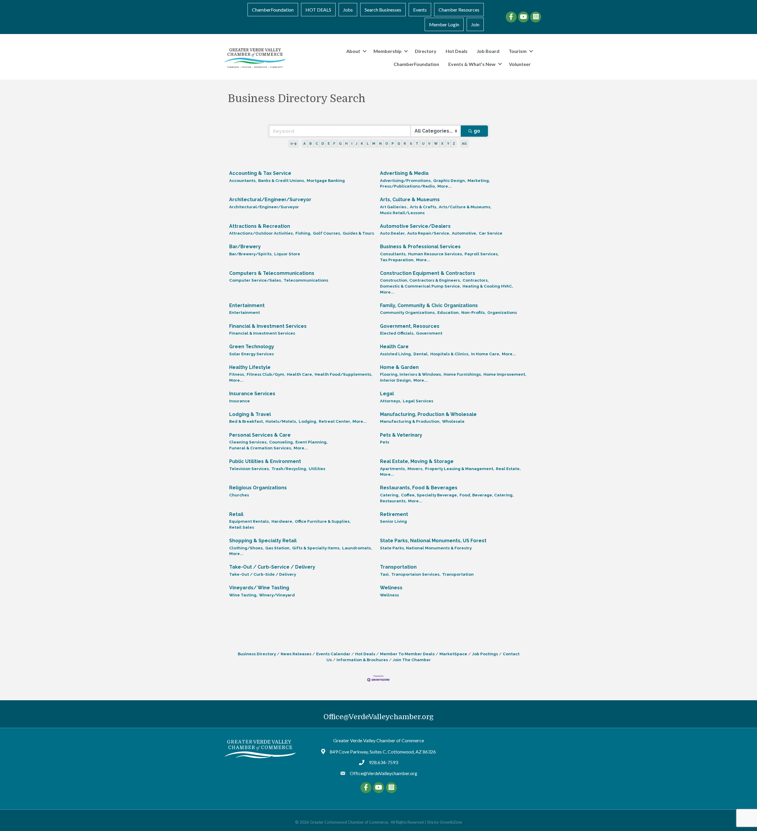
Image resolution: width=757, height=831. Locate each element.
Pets (384, 442)
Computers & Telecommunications (271, 273)
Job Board (488, 51)
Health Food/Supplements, (343, 374)
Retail (236, 514)
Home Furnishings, (463, 374)
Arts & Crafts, (423, 206)
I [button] (351, 143)
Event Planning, (311, 442)
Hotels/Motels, (281, 421)
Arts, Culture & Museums (410, 199)
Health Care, (300, 374)
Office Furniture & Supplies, (323, 521)
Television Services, (249, 468)
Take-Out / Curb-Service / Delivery (272, 567)
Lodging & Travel (250, 414)
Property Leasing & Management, (459, 468)
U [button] (423, 143)
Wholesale (453, 421)
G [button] (340, 143)
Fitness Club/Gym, (266, 374)
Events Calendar (333, 653)
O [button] (386, 143)
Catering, (389, 495)
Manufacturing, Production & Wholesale (428, 414)
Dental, (421, 353)
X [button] (442, 143)
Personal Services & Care (260, 435)
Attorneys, (390, 400)
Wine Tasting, (243, 595)
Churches (239, 495)
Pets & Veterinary (401, 435)
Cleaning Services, (248, 442)
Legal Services (418, 400)
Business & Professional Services (420, 246)
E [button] (329, 143)
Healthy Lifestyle (250, 367)
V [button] (429, 143)
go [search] (477, 131)
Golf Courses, (327, 233)
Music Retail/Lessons (402, 212)
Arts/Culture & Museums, (465, 206)
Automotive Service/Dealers (415, 226)
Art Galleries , (394, 206)
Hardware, (282, 521)
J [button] (356, 143)
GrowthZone (451, 822)
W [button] (436, 143)
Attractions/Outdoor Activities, (261, 233)
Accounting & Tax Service (260, 173)
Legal (387, 393)
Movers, (415, 468)
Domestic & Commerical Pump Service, (420, 286)
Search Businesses (383, 9)
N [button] (380, 143)
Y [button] (448, 143)
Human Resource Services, (435, 253)
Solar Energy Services (251, 353)
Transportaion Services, (416, 574)
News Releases (296, 653)
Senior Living (393, 521)
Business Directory (257, 653)
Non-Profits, (473, 312)
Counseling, (281, 442)
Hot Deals (457, 51)
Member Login (444, 24)
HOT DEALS (318, 9)
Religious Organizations (258, 487)
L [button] (368, 143)
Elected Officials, (397, 333)
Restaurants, (393, 500)
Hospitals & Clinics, (450, 353)
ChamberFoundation (273, 9)
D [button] (322, 143)
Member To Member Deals (407, 653)
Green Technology (251, 346)
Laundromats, (357, 548)
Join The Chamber (412, 659)
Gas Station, (278, 548)
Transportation (398, 567)
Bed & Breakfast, (246, 421)
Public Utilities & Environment (265, 461)
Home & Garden (399, 367)
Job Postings (485, 653)
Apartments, (393, 468)
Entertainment (247, 305)
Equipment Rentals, (249, 521)
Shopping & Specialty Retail (263, 540)
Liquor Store (287, 253)
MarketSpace (453, 653)
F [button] (334, 143)
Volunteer (520, 64)
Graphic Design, (449, 180)
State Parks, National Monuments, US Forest (433, 540)
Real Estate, (508, 468)
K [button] (362, 143)
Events (420, 9)
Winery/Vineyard (277, 595)
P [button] (393, 143)
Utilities (317, 468)
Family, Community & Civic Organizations (429, 305)
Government (429, 333)
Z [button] (454, 143)
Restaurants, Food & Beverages (418, 487)
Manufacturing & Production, (410, 421)
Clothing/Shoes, (246, 548)
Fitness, (237, 374)
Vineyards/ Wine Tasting (259, 587)
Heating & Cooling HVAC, (487, 286)
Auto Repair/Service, (428, 233)
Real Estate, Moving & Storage (417, 461)
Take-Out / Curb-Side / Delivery (262, 574)
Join (475, 24)
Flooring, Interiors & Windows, (411, 374)
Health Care (394, 346)
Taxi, (385, 574)
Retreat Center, (335, 421)
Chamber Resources (459, 9)
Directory (425, 51)
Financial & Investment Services (268, 326)
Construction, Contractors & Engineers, (420, 280)
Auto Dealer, (393, 233)
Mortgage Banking (326, 180)
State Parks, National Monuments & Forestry (426, 548)
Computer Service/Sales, (255, 280)
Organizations (502, 312)
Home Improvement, (504, 374)
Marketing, (479, 180)
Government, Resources (409, 326)
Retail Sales (241, 527)
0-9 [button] (293, 143)
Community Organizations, (408, 312)
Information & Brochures (362, 659)
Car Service (490, 233)
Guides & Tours (358, 233)
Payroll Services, (482, 253)
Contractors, (475, 280)
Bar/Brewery (245, 246)
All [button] (464, 143)
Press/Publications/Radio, (408, 186)
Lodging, (308, 421)
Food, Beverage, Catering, (487, 495)
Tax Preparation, (397, 259)
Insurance (239, 400)
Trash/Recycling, (289, 468)
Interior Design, (396, 380)
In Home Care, (485, 353)
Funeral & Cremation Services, (260, 448)
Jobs (348, 9)
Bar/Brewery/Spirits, (251, 253)
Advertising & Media (404, 173)
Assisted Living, (396, 353)
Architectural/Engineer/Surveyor (270, 199)
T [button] (417, 143)
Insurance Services (252, 393)
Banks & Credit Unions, (281, 180)
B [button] (310, 143)
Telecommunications (306, 280)
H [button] (346, 143)
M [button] (373, 143)
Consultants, (393, 253)
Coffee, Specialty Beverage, (429, 495)
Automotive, (464, 233)
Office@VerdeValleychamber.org (378, 717)
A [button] (304, 143)
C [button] (317, 143)
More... (444, 186)
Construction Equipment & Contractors (427, 273)
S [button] (411, 143)
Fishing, (303, 233)
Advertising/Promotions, (406, 180)
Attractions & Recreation (259, 226)
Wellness (391, 587)
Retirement (394, 514)
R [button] (405, 143)
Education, (448, 312)
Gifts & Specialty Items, (316, 548)
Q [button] (398, 143)
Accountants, (243, 180)
